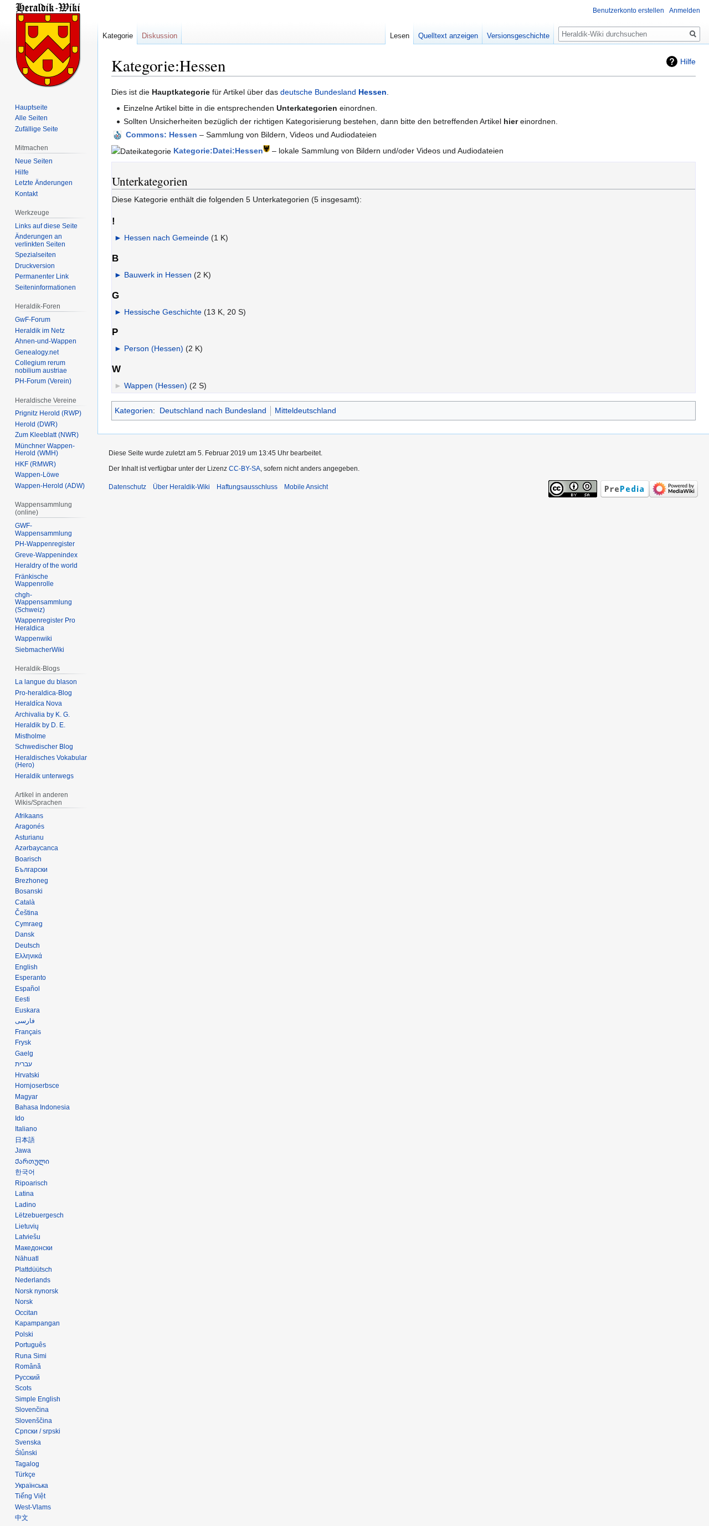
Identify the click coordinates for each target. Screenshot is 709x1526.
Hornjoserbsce (37, 1086)
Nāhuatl (27, 1258)
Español (27, 989)
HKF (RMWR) (35, 464)
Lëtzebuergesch (39, 1215)
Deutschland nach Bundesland (213, 410)
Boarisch (28, 859)
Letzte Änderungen (44, 183)
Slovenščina (33, 1421)
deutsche (296, 92)
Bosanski (29, 891)
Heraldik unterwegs (44, 776)
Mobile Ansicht (306, 487)
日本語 (25, 1140)
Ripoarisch (31, 1183)
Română (28, 1366)
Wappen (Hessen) (155, 385)
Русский (27, 1377)
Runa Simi (31, 1356)
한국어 (25, 1172)
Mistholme (30, 736)
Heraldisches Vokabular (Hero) (51, 761)
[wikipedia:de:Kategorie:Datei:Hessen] (266, 148)
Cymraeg (29, 924)
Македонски (34, 1248)
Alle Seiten (31, 118)
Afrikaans (29, 816)
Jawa (23, 1150)
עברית (23, 1064)
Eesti (22, 999)
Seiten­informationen (45, 287)
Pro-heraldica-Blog (43, 693)
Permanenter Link (42, 276)
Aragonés (29, 826)
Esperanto (30, 978)
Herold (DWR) (36, 424)
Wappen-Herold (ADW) (50, 486)
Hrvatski (27, 1075)
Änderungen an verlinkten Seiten (40, 240)
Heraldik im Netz (40, 331)
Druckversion (35, 266)
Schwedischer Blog (44, 747)
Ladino (25, 1205)
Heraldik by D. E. (40, 725)
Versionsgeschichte (518, 36)
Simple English (37, 1399)
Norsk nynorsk (36, 1291)
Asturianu (29, 837)
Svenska (28, 1442)
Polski (24, 1334)
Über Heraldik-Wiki (181, 487)
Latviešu (27, 1237)
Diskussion (159, 36)
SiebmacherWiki (39, 650)
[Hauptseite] (48, 44)
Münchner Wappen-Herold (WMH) (45, 450)
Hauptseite (31, 107)
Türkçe (25, 1474)
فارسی (25, 1021)
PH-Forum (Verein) (43, 381)
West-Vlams (33, 1507)
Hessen (372, 92)
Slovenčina (32, 1410)
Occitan (26, 1313)
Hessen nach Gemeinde (166, 237)
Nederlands (32, 1280)
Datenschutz (127, 487)
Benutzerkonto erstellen (628, 10)
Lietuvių (27, 1226)
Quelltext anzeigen (448, 36)
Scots (23, 1388)
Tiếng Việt (30, 1496)
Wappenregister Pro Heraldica (45, 624)
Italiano (26, 1129)
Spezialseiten (35, 255)
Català (25, 902)
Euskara (27, 1010)
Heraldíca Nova (38, 703)
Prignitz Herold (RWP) (48, 413)
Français (28, 1032)
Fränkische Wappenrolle (34, 580)
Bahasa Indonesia (42, 1107)
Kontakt (26, 194)
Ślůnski (26, 1453)
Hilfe (688, 61)
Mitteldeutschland (305, 410)
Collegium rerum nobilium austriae (41, 366)
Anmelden (684, 10)
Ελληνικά (28, 956)
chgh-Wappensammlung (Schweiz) (43, 602)
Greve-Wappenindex (46, 555)
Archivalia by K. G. (42, 714)
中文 (21, 1518)
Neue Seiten (34, 161)
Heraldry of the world (46, 565)
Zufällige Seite (36, 129)
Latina (24, 1194)
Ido (19, 1118)
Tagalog (27, 1464)
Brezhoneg (31, 881)
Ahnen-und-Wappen (45, 341)
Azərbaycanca (36, 848)
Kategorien (134, 410)
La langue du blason (46, 682)
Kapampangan (37, 1323)
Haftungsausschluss (247, 487)
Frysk (23, 1042)
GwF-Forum (32, 319)
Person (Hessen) (153, 348)
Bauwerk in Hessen (158, 274)
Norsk (24, 1302)
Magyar (26, 1097)
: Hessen (161, 134)
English (26, 967)
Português (30, 1345)
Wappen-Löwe (37, 475)
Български (31, 870)
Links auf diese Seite (46, 226)
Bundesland (335, 92)
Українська (31, 1485)
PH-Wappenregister (45, 544)
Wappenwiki (33, 639)
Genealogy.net (37, 352)
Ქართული (32, 1161)
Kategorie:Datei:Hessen (218, 150)
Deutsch (27, 945)
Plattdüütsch (33, 1269)
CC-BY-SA (244, 468)
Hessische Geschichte (163, 311)
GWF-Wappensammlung (43, 529)
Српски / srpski (37, 1431)
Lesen (399, 36)
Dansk (24, 934)
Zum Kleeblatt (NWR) (47, 435)
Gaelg (24, 1053)
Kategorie (117, 36)
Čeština (26, 913)
